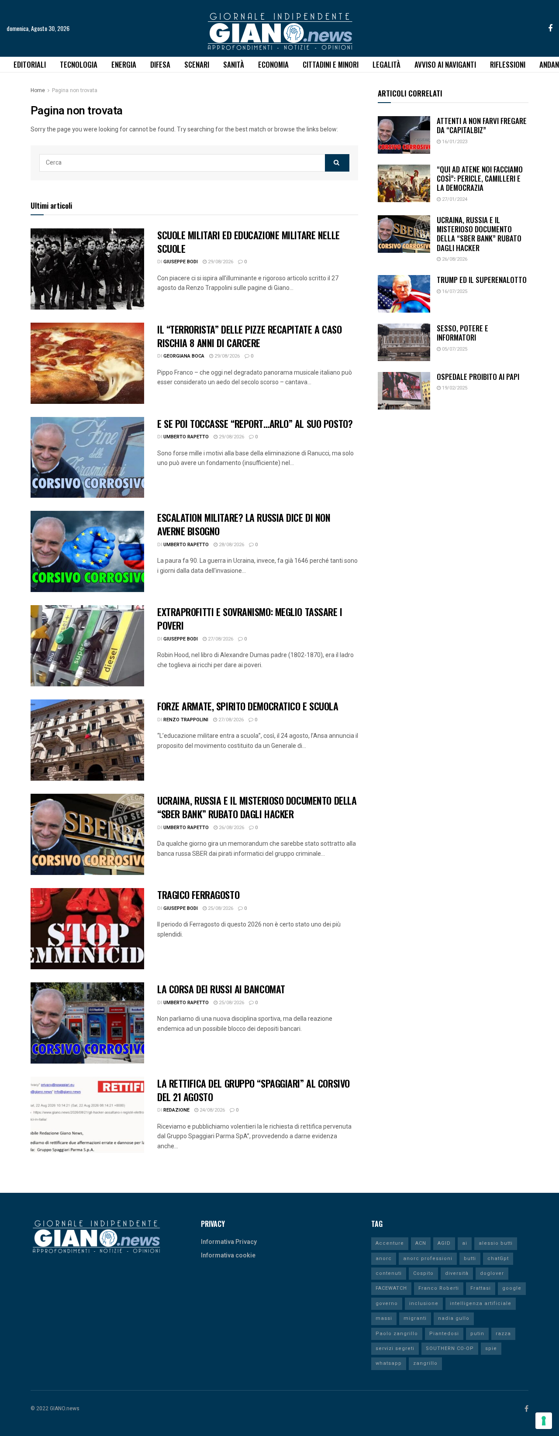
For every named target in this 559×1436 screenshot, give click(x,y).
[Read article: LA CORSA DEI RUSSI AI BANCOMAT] (87, 1023)
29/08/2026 (220, 261)
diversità (457, 1273)
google (511, 1288)
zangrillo (425, 1363)
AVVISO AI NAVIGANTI (445, 64)
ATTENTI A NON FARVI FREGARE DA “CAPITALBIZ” (482, 125)
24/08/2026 (211, 1110)
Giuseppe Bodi (180, 261)
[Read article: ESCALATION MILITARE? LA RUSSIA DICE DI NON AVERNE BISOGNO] (87, 551)
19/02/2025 (454, 388)
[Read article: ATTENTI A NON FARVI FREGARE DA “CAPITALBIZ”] (404, 135)
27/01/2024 (454, 199)
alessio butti (496, 1243)
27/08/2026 (220, 639)
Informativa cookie (228, 1255)
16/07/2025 (454, 291)
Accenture (390, 1243)
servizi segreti (395, 1348)
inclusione (423, 1303)
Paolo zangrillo (397, 1333)
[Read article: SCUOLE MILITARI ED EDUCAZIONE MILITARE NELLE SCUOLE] (87, 269)
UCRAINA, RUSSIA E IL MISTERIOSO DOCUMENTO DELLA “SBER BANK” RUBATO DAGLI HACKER (256, 807)
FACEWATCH (391, 1288)
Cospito (423, 1273)
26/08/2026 (230, 827)
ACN (420, 1243)
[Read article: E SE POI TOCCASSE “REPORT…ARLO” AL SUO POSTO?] (87, 457)
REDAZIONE (176, 1110)
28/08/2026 (230, 544)
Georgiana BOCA (183, 356)
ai (464, 1243)
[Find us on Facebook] (550, 28)
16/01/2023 (454, 141)
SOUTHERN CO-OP (450, 1348)
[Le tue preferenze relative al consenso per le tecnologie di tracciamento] (543, 1420)
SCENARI (196, 64)
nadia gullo (453, 1318)
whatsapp (389, 1363)
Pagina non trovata (74, 90)
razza (503, 1333)
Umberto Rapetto (186, 437)
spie (491, 1348)
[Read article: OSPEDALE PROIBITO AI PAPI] (404, 391)
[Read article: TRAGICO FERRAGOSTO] (87, 928)
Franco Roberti (438, 1288)
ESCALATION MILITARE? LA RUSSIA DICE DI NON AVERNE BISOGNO (244, 524)
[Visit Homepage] (279, 28)
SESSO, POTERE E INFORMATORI (462, 333)
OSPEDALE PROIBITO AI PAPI (478, 376)
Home (38, 90)
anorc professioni (427, 1258)
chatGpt (498, 1258)
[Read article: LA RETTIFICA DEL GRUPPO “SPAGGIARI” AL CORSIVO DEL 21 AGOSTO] (87, 1117)
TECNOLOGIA (78, 64)
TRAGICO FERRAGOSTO (198, 895)
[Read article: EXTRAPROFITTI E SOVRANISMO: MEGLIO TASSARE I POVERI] (87, 645)
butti (470, 1258)
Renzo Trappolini (185, 719)
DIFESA (160, 64)
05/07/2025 (454, 349)
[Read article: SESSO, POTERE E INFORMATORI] (404, 342)
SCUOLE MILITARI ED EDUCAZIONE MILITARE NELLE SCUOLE (248, 241)
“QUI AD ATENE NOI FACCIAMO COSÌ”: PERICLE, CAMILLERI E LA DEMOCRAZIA (480, 178)
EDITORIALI (30, 64)
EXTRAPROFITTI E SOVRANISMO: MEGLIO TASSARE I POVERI (249, 618)
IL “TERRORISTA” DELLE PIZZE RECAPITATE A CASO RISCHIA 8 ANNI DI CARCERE (249, 336)
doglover (492, 1273)
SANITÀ (233, 64)
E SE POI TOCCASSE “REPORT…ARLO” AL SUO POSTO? (254, 423)
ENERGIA (123, 64)
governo (387, 1303)
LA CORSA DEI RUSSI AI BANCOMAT (221, 989)
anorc (384, 1258)
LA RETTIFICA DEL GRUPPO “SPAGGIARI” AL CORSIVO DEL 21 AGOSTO (253, 1090)
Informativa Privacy (229, 1242)
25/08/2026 (220, 908)
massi (384, 1318)
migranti (415, 1318)
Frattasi (480, 1288)
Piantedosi (444, 1333)
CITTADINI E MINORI (331, 64)
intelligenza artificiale (480, 1303)
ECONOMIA (273, 64)
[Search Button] (337, 163)
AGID (444, 1243)
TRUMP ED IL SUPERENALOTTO (482, 279)
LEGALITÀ (386, 64)
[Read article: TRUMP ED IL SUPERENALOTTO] (404, 294)
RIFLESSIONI (507, 64)
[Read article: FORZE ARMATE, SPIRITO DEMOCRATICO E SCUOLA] (87, 740)
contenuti (389, 1273)
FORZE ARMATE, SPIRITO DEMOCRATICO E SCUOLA (247, 706)
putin (477, 1333)
